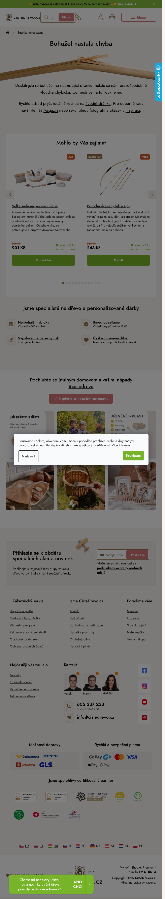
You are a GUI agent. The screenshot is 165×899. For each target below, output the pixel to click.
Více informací (122, 445)
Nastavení (28, 456)
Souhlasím (133, 455)
